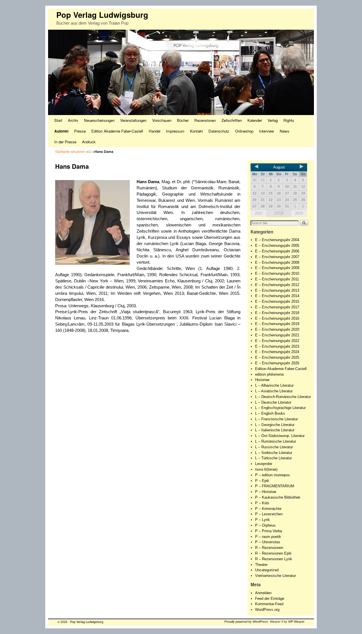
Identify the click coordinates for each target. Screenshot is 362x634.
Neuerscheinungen (99, 120)
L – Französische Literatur (276, 419)
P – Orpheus (265, 525)
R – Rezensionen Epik (273, 553)
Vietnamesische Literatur (275, 576)
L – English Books (270, 413)
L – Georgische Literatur (274, 425)
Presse (80, 131)
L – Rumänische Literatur (275, 441)
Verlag (273, 120)
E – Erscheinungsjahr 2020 (277, 329)
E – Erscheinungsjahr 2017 (277, 307)
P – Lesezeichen (269, 514)
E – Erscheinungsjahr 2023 (277, 346)
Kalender (254, 120)
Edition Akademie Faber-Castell (117, 131)
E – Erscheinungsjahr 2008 (277, 262)
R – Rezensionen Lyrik (273, 559)
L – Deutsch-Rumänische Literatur (283, 397)
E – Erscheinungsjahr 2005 (277, 245)
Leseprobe (263, 464)
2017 (259, 213)
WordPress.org (267, 609)
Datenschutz (218, 131)
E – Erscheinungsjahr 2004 (277, 240)
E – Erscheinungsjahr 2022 (277, 341)
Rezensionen (205, 120)
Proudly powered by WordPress (246, 621)
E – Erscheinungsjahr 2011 (277, 279)
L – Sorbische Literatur (273, 453)
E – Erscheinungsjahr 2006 (277, 251)
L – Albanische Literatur (274, 385)
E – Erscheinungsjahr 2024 (277, 352)
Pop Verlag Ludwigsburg (102, 14)
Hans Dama (148, 181)
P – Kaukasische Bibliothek (277, 497)
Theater (261, 564)
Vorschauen (161, 120)
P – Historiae (265, 492)
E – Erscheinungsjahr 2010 (277, 273)
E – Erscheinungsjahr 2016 (277, 318)
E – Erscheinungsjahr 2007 (277, 257)
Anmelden (263, 593)
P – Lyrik (262, 520)
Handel (154, 131)
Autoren (61, 131)
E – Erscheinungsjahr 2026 (277, 363)
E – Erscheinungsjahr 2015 (277, 301)
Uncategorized (267, 570)
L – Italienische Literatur (274, 430)
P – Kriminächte (268, 509)
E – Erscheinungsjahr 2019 (277, 324)
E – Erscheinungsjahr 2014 (277, 296)
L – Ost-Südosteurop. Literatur (280, 436)
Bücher (183, 120)
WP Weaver (296, 621)
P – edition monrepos (272, 475)
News (284, 131)
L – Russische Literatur (274, 447)
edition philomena (269, 374)
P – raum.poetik (268, 537)
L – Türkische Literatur (273, 458)
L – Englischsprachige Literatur (280, 408)
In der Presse (65, 141)
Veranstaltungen (133, 120)
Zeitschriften (231, 120)
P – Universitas (267, 542)
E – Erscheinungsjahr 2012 (277, 285)
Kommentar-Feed (269, 604)
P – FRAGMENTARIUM (274, 486)
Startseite (62, 151)
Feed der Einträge (269, 598)
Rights (288, 120)
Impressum (175, 131)
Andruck (89, 141)
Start (58, 120)
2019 (299, 213)
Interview (266, 131)
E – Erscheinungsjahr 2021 (277, 335)
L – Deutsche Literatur (273, 402)
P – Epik (262, 481)
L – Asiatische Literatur (274, 391)
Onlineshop (244, 131)
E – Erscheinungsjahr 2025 (277, 357)
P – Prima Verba (268, 531)
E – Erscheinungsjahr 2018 (277, 313)
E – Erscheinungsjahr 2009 (277, 268)
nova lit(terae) (266, 469)
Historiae (262, 380)
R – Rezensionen (269, 548)
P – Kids (262, 503)
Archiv (73, 120)
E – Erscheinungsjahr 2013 (277, 290)
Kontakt (196, 131)
